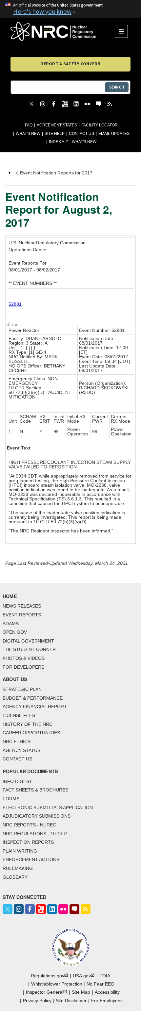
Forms (11, 798)
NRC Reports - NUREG (29, 824)
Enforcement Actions (31, 859)
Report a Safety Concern (70, 64)
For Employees (107, 1000)
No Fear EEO (100, 984)
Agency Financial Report (35, 706)
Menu (123, 31)
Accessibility (107, 992)
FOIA (104, 975)
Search (116, 87)
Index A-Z (58, 141)
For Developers (23, 667)
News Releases (22, 606)
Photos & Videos (24, 658)
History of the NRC (27, 724)
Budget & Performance (33, 698)
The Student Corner (29, 649)
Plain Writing (20, 851)
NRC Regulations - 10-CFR (35, 833)
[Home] (62, 31)
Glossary (15, 877)
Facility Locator (99, 125)
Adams (11, 623)
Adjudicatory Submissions (36, 816)
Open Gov (15, 632)
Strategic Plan (22, 689)
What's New (28, 133)
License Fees (19, 715)
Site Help (55, 133)
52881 (15, 304)
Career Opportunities (31, 732)
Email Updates (114, 133)
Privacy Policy (37, 1000)
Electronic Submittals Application (48, 807)
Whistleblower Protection (56, 984)
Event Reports (22, 614)
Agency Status (21, 750)
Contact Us (81, 133)
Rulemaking (18, 868)
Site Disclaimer (71, 1000)
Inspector (44, 992)
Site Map (81, 992)
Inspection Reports (28, 842)
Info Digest (17, 781)
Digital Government (28, 641)
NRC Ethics (16, 741)
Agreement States (57, 125)
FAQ (28, 125)
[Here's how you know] (70, 9)
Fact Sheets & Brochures (35, 789)
